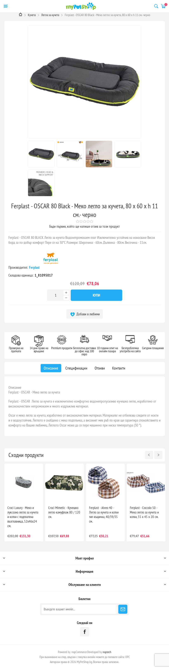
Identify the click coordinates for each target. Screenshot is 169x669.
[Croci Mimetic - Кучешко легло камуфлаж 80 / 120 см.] (64, 483)
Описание (14, 387)
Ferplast (34, 267)
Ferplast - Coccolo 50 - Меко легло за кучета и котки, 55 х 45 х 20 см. (144, 512)
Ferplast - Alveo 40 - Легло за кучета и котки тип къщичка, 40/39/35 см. (104, 514)
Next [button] (158, 455)
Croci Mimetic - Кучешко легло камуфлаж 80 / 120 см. (64, 512)
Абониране (122, 609)
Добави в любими (88, 314)
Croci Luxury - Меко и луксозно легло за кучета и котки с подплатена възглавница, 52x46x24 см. (22, 516)
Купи (96, 295)
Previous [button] (149, 455)
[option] (23, 502)
